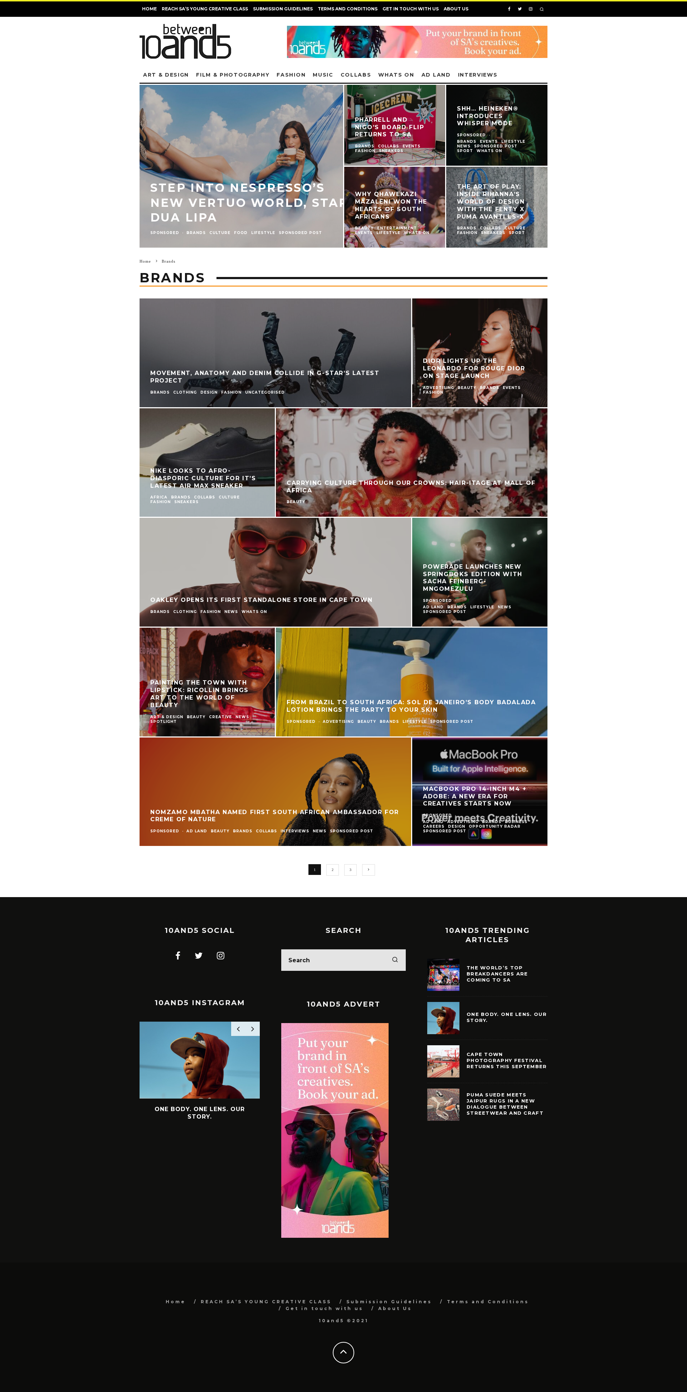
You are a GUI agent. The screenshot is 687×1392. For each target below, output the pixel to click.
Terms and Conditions (347, 8)
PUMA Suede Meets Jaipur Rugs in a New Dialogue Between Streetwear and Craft (505, 1104)
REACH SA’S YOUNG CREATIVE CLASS (205, 8)
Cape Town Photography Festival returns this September (507, 1060)
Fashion (291, 75)
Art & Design (166, 75)
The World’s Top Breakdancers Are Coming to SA (497, 974)
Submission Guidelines (283, 8)
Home (149, 8)
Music (323, 75)
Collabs (356, 75)
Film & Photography (232, 75)
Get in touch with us (411, 8)
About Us (456, 8)
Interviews (478, 75)
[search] (395, 960)
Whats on (396, 75)
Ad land (436, 75)
